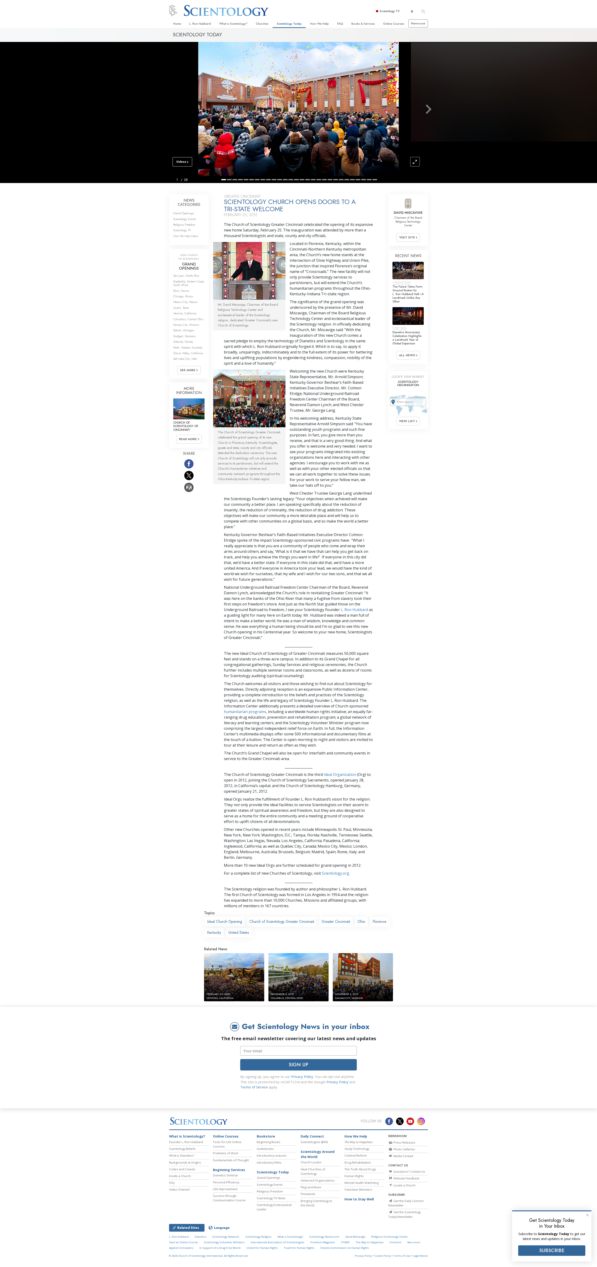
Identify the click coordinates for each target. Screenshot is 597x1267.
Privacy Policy (302, 1076)
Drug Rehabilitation (357, 1162)
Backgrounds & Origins (185, 1162)
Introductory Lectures (272, 1155)
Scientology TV (390, 11)
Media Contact (403, 1156)
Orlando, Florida (183, 342)
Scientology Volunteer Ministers (224, 1242)
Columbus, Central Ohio (188, 319)
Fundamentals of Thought (231, 1160)
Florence (379, 921)
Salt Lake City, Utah (185, 359)
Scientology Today (289, 23)
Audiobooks (265, 1149)
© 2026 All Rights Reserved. (208, 1255)
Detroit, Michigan (183, 330)
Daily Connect (312, 1136)
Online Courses (393, 23)
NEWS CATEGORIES (189, 202)
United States (239, 932)
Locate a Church (404, 1185)
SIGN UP (298, 1064)
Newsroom (418, 23)
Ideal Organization (340, 774)
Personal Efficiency (226, 1182)
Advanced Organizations (318, 1180)
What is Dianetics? (181, 1155)
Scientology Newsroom (324, 1236)
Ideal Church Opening (224, 921)
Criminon (395, 1242)
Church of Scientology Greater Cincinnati (282, 921)
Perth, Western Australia (187, 347)
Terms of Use (401, 1255)
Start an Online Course (183, 1242)
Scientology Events (184, 219)
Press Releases (404, 1142)
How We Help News (185, 236)
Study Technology (356, 1149)
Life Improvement (225, 1189)
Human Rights (354, 1176)
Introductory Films (269, 1162)
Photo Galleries (404, 1149)
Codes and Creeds (182, 1169)
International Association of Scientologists (277, 1242)
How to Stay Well (359, 1199)
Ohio (361, 921)
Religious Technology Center (389, 1236)
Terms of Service (254, 1087)
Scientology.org (335, 873)
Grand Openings (183, 213)
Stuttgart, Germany (184, 336)
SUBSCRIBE (551, 1250)
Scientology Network (225, 1236)
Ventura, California (184, 313)
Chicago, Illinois (183, 296)
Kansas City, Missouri (186, 325)
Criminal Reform (355, 1155)
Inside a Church (180, 1176)
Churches (262, 23)
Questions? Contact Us (409, 1171)
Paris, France (181, 291)
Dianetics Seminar (225, 1175)
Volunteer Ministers (358, 1189)
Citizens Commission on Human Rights (344, 1248)
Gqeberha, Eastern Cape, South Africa (188, 283)
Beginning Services (229, 1170)
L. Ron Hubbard (200, 23)
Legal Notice (420, 1255)
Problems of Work (225, 1153)
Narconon (413, 1242)
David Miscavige (355, 1236)
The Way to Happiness (369, 1242)
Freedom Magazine (322, 1242)
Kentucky (214, 932)
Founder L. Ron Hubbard (186, 1142)
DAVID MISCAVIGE (408, 212)
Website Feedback (406, 1178)
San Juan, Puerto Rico (186, 275)
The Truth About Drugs (360, 1169)
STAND (345, 1242)
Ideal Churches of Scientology (313, 1171)
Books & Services (363, 23)
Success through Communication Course (229, 1198)
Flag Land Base (311, 1187)
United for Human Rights (262, 1248)
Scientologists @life (314, 1142)
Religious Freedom (184, 224)
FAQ (340, 23)
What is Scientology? (233, 23)
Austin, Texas (181, 308)
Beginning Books (268, 1142)
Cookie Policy (382, 1255)
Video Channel (179, 1189)
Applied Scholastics (181, 1248)
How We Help (319, 23)
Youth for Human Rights (299, 1248)
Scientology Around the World (317, 1154)
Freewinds (308, 1194)
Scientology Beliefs (182, 1149)
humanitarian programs (245, 711)
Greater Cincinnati (336, 921)
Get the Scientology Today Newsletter (404, 1214)
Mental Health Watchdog (361, 1183)
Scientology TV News (271, 1198)
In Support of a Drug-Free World (219, 1248)
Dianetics (200, 1236)
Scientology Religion (258, 1236)
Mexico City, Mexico (185, 302)
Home (177, 23)
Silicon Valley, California (188, 353)
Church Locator (311, 1162)
